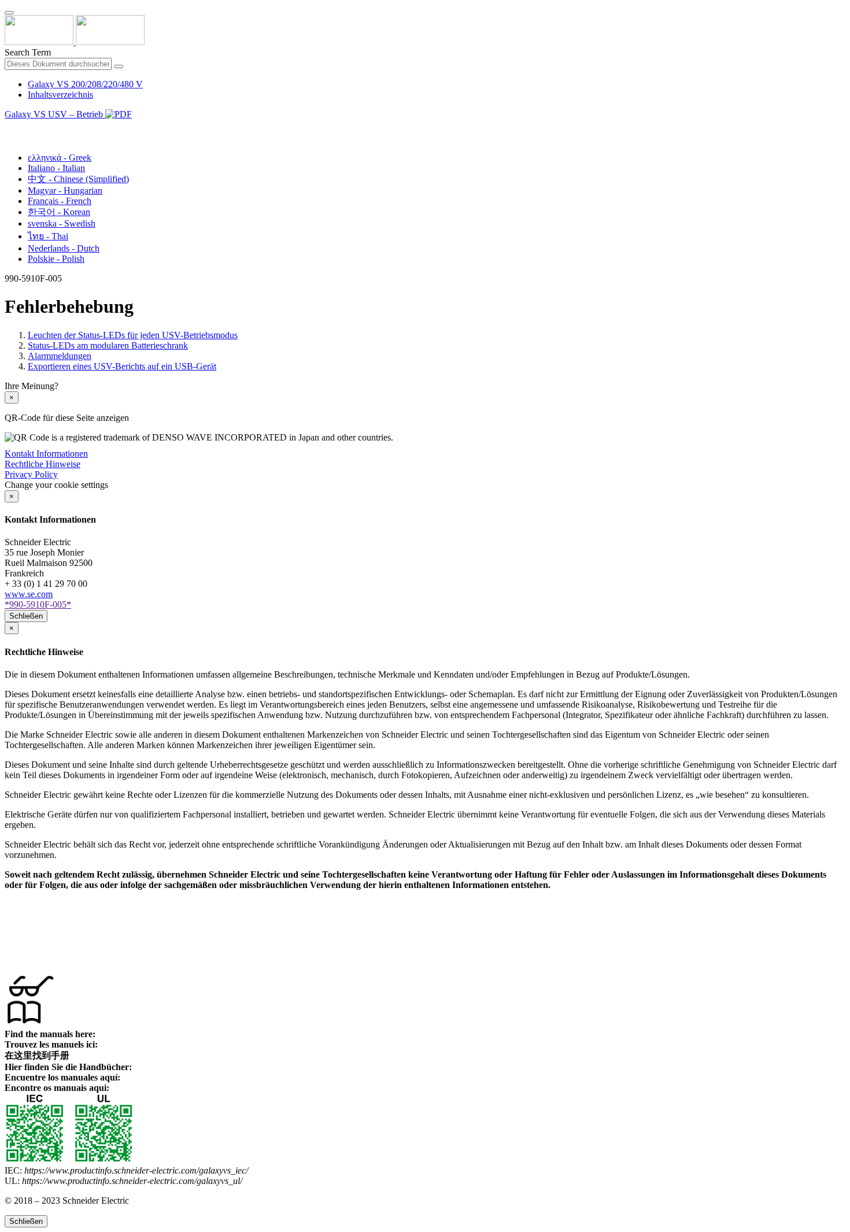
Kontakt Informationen (46, 453)
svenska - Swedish (61, 223)
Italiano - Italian (56, 168)
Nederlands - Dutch (63, 248)
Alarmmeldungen (59, 356)
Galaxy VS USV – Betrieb (55, 114)
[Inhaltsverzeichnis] (9, 127)
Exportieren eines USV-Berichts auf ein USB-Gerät (122, 366)
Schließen (26, 616)
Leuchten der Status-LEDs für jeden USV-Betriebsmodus (133, 335)
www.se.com (29, 594)
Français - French (59, 201)
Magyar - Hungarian (65, 190)
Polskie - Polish (56, 259)
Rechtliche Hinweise (42, 464)
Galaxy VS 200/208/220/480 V (85, 84)
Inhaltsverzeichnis (60, 94)
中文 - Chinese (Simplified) (78, 179)
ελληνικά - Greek (59, 157)
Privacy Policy (31, 474)
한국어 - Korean (59, 212)
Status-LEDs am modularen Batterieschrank (108, 345)
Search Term (28, 52)
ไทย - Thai (48, 236)
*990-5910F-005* (38, 604)
